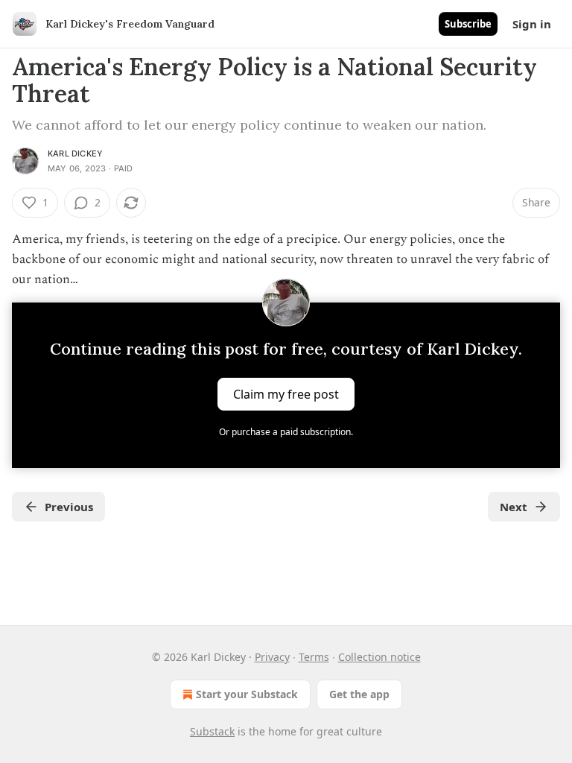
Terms (314, 657)
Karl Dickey (75, 153)
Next (513, 506)
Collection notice (379, 657)
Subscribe (468, 24)
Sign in (531, 23)
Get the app (359, 694)
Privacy (272, 657)
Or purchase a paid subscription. (286, 431)
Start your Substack (247, 694)
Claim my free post (286, 393)
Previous (69, 506)
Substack (212, 731)
